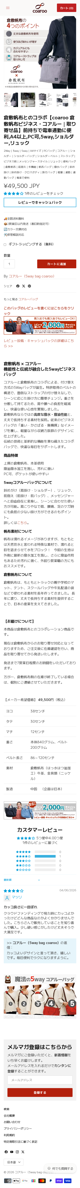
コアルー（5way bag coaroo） (32, 276)
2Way (7, 150)
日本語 (11, 1162)
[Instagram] (17, 1153)
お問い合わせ (12, 1122)
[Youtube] (11, 1153)
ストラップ (66, 156)
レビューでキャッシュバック (40, 202)
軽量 (60, 172)
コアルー (62, 150)
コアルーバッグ (28, 299)
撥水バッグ (60, 167)
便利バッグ (69, 161)
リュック (55, 161)
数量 (7, 255)
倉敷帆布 (10, 167)
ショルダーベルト (47, 156)
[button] (14, 193)
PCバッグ (49, 150)
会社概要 (9, 1115)
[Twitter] (22, 1153)
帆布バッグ (45, 167)
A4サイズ (35, 150)
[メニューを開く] (8, 8)
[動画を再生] (40, 996)
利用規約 (9, 1135)
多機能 (32, 167)
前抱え (22, 167)
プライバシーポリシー (18, 1128)
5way (24, 150)
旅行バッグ (48, 172)
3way (16, 150)
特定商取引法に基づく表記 (20, 1141)
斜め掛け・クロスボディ (25, 172)
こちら (22, 522)
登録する (40, 1092)
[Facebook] (6, 1153)
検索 (6, 1109)
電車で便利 (23, 177)
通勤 (68, 172)
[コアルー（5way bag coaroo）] (40, 7)
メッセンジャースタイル (33, 161)
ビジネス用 (10, 161)
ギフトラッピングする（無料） (31, 244)
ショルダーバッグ (24, 156)
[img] (13, 890)
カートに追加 (56, 264)
